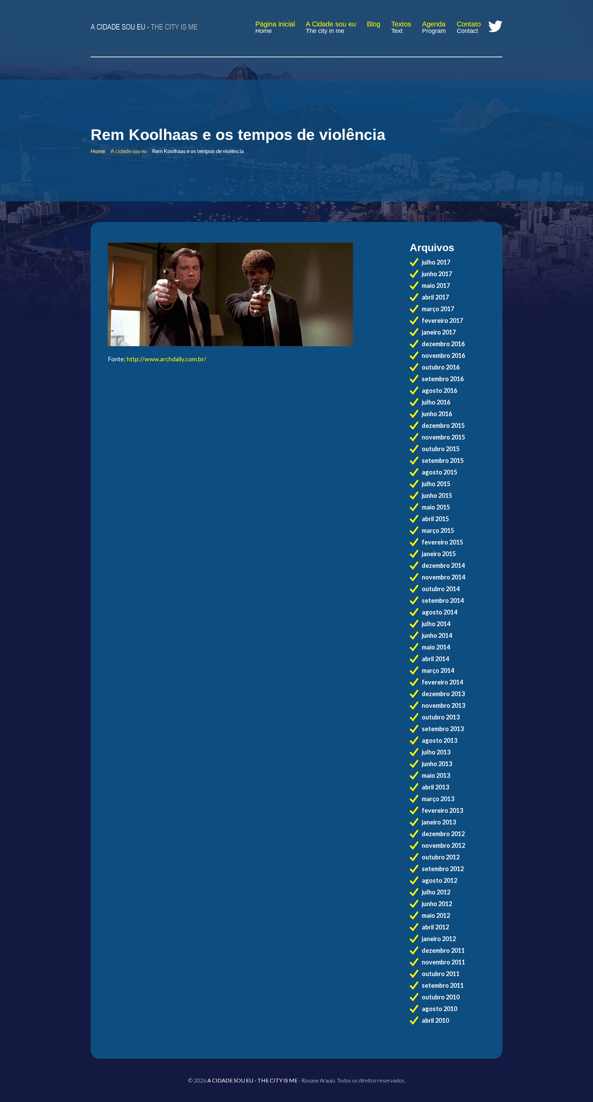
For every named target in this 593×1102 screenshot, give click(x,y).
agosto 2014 (439, 612)
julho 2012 (436, 892)
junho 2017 (437, 274)
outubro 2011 (441, 973)
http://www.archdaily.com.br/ (166, 359)
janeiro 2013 (439, 822)
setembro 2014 (443, 600)
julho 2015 (436, 484)
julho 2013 (436, 752)
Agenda (433, 24)
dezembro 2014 (443, 565)
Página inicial (275, 24)
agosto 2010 (439, 1008)
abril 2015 (435, 519)
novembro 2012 (443, 845)
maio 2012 (436, 915)
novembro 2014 (443, 577)
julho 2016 (436, 402)
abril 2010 (435, 1020)
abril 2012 (435, 927)
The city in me (325, 30)
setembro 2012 (443, 868)
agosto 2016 (439, 390)
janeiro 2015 (439, 554)
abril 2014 (435, 659)
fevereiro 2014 (442, 682)
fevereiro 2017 (442, 320)
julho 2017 (436, 262)
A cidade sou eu (129, 151)
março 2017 (438, 309)
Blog (373, 24)
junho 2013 (437, 763)
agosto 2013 (439, 740)
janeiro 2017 (439, 332)
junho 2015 (437, 495)
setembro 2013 (443, 728)
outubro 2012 (441, 857)
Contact (467, 30)
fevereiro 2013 (442, 810)
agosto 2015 (439, 472)
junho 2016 (437, 414)
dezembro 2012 (443, 833)
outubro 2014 (441, 589)
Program (434, 30)
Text (397, 30)
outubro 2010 (441, 997)
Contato (469, 24)
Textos (401, 24)
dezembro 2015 (443, 425)
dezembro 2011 (443, 950)
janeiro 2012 (439, 938)
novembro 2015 (443, 437)
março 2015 (438, 530)
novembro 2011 (443, 962)
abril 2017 (435, 297)
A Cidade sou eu (331, 24)
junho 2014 (437, 635)
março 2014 (438, 670)
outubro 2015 (441, 449)
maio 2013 (436, 775)
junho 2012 (437, 903)
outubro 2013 (441, 717)
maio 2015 (436, 507)
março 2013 (438, 798)
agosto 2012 (439, 880)
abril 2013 (435, 787)
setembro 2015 (443, 460)
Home (263, 30)
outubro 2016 (441, 367)
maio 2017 (436, 285)
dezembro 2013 (443, 693)
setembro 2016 (443, 379)
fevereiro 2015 (442, 542)
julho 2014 (436, 624)
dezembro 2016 (443, 344)
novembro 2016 (443, 355)
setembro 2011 (443, 985)
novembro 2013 (443, 705)
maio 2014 (436, 647)
